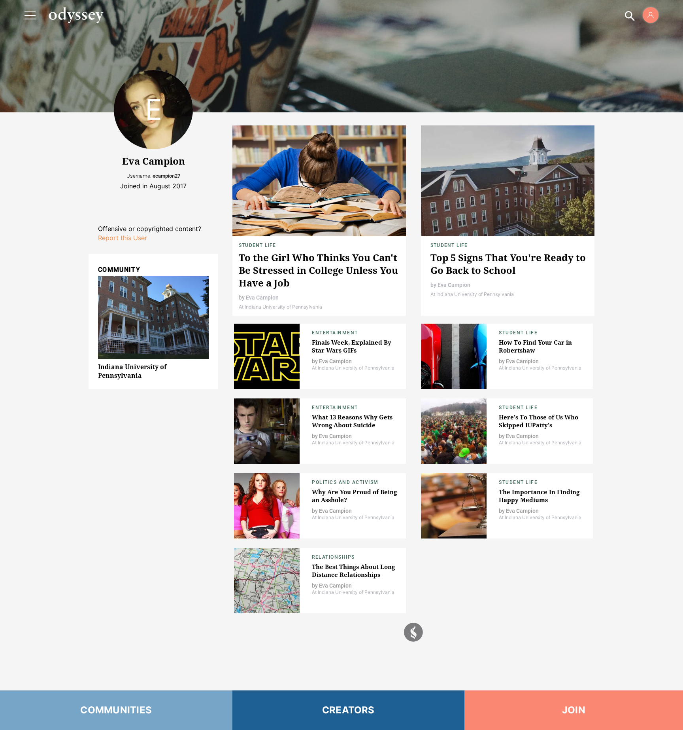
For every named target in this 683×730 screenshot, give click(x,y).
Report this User (122, 238)
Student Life (257, 245)
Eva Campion (262, 297)
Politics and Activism (345, 482)
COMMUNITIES (116, 710)
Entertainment (335, 333)
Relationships (333, 557)
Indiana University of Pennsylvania (132, 371)
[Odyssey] (75, 15)
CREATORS (348, 710)
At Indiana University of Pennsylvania (280, 307)
